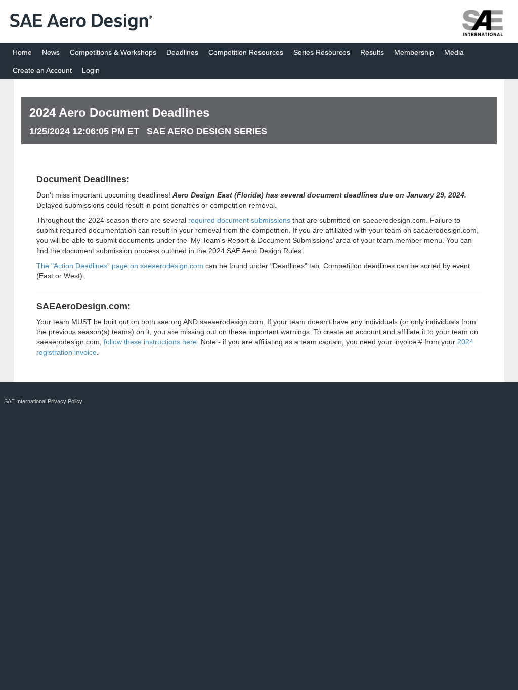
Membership (414, 52)
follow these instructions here (150, 342)
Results (372, 52)
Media (454, 52)
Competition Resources (245, 52)
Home (22, 52)
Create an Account (42, 70)
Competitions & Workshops (113, 52)
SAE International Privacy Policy (43, 401)
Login (91, 70)
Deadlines (182, 52)
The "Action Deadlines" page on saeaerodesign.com (119, 266)
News (51, 52)
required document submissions (239, 220)
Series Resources (321, 52)
